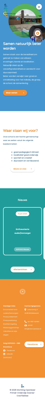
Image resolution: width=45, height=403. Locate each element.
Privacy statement (10, 317)
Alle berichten (20, 269)
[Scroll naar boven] (22, 292)
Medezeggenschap (11, 327)
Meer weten (11, 92)
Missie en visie (19, 169)
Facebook (11, 350)
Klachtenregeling (10, 324)
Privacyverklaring (10, 320)
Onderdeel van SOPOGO (10, 15)
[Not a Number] (22, 386)
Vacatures (32, 344)
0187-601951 (34, 321)
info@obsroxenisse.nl (32, 329)
